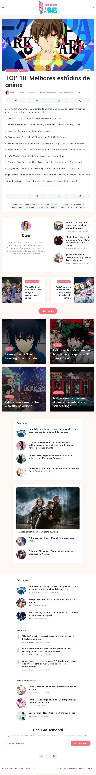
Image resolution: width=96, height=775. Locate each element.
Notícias (23, 71)
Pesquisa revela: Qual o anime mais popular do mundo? (52, 600)
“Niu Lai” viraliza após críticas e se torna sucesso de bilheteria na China (48, 637)
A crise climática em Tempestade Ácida (38, 531)
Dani (15, 93)
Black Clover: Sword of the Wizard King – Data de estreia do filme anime (77, 241)
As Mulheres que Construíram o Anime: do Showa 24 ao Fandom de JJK (54, 469)
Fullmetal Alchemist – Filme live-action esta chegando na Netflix (51, 552)
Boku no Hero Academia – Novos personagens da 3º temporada (71, 354)
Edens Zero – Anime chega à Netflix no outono (23, 404)
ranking (54, 207)
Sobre (58, 768)
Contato (90, 768)
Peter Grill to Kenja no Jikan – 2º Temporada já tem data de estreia (52, 701)
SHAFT (62, 207)
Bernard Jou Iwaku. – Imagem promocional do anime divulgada (78, 225)
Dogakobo (45, 204)
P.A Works (30, 207)
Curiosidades (12, 71)
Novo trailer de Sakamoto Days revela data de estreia (52, 688)
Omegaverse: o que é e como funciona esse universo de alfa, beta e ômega (50, 456)
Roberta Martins (34, 592)
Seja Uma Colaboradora (74, 768)
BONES (36, 204)
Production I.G (42, 207)
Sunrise (70, 207)
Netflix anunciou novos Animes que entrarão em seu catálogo (70, 402)
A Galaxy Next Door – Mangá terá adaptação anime (51, 539)
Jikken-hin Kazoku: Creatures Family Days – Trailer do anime (78, 257)
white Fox (80, 207)
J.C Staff (64, 204)
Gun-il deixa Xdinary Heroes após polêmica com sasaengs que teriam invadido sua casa (53, 430)
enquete (55, 204)
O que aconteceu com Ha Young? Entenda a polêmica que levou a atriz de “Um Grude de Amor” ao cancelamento (51, 445)
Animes (27, 204)
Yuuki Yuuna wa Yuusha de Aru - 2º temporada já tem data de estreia (63, 292)
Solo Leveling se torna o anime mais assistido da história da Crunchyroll (53, 613)
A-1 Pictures (17, 204)
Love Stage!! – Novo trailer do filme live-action (52, 712)
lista (14, 207)
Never (10, 108)
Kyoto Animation (77, 204)
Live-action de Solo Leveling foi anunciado (21, 356)
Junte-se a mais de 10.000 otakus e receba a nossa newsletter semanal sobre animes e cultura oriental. (48, 736)
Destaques (58, 393)
